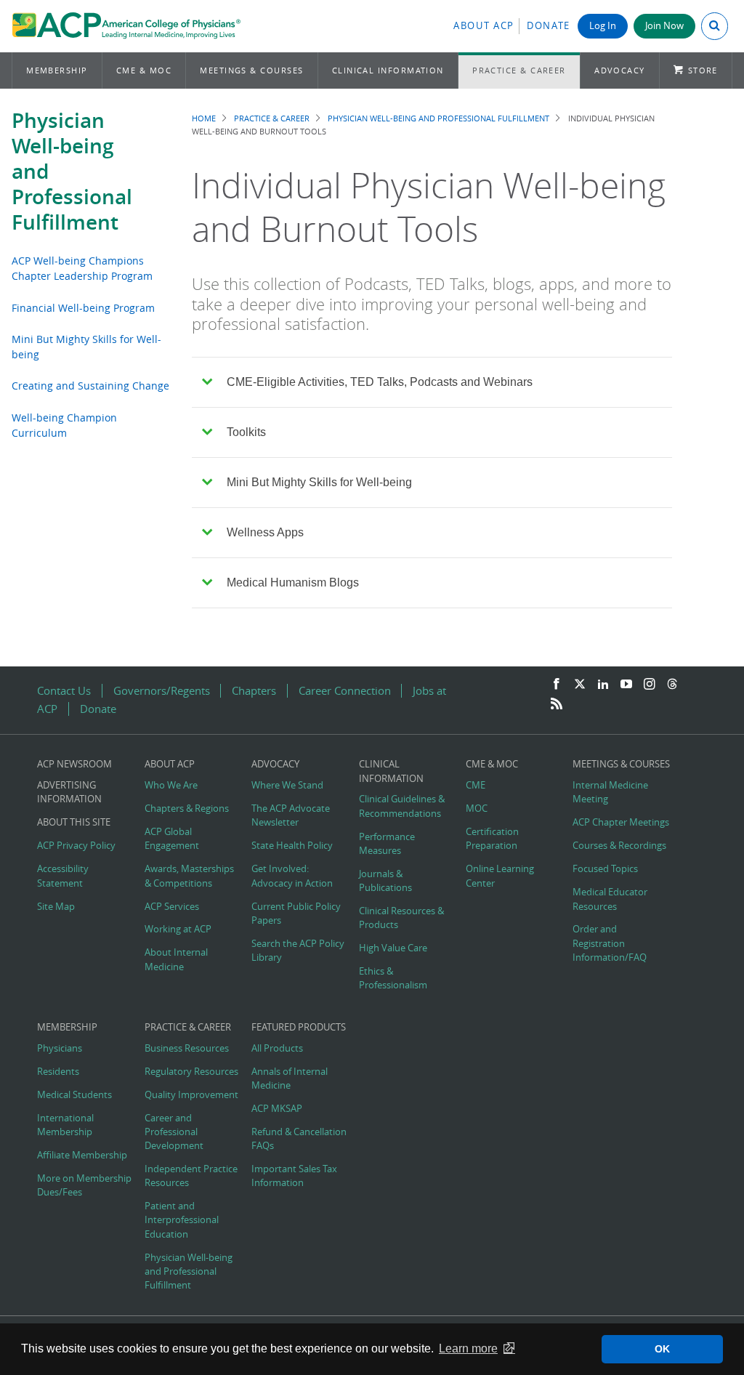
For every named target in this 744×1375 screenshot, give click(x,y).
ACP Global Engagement (172, 839)
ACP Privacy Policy (76, 845)
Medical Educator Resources (610, 899)
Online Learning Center (500, 876)
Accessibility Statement (63, 876)
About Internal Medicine (176, 959)
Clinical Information (388, 70)
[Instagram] (649, 685)
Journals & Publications (385, 881)
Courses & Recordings (619, 845)
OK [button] (662, 1349)
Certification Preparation (492, 839)
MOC (477, 808)
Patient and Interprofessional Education (182, 1220)
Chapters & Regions (187, 808)
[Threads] (672, 685)
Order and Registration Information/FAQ (610, 943)
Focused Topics (605, 869)
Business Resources (187, 1048)
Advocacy (619, 70)
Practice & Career (519, 70)
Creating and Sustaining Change (90, 385)
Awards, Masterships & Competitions (189, 876)
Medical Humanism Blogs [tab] (293, 582)
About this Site (73, 822)
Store (703, 70)
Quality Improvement (191, 1095)
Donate (548, 26)
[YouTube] (626, 685)
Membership (57, 70)
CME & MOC (143, 70)
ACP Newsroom (74, 764)
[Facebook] (556, 685)
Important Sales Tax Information (294, 1176)
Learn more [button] (468, 1348)
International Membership (65, 1125)
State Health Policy (292, 845)
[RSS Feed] (556, 704)
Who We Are (171, 785)
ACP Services (172, 906)
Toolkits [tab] (246, 432)
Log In (602, 26)
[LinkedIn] (603, 685)
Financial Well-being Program (83, 308)
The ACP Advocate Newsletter (290, 815)
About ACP (483, 26)
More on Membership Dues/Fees (84, 1185)
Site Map (56, 906)
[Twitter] (580, 685)
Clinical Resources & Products (401, 918)
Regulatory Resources (191, 1071)
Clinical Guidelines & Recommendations (402, 806)
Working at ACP (178, 929)
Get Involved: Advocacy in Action (292, 876)
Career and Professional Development (174, 1132)
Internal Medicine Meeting (610, 792)
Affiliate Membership (82, 1155)
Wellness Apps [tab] (265, 532)
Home (204, 118)
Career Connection (345, 691)
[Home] (126, 26)
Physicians (59, 1048)
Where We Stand (287, 785)
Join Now (664, 26)
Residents (58, 1071)
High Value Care (393, 948)
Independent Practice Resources (191, 1176)
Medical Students (74, 1095)
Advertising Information (69, 792)
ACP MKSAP (276, 1108)
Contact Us (64, 691)
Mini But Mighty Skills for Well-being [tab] (319, 482)
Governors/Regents (161, 691)
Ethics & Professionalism (393, 978)
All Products (277, 1048)
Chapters (254, 691)
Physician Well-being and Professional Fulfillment (438, 118)
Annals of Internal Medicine (289, 1078)
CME (475, 785)
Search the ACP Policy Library (297, 951)
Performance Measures (387, 844)
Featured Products (298, 1027)
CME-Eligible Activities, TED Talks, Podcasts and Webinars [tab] (380, 382)
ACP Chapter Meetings (621, 822)
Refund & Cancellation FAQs (299, 1139)
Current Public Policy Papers (296, 913)
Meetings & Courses (251, 70)
